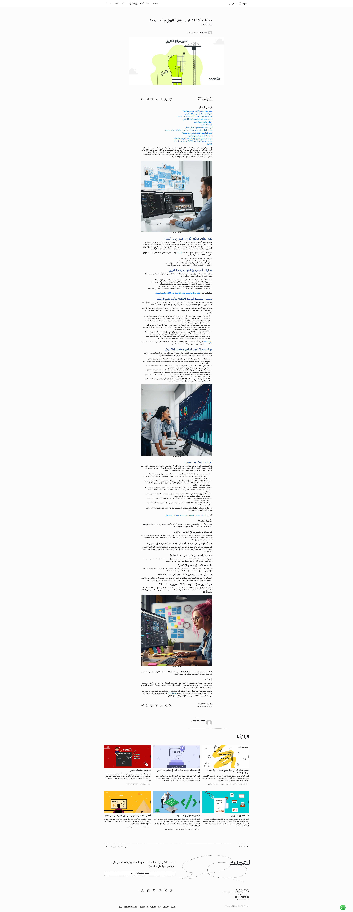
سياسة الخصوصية (155, 907)
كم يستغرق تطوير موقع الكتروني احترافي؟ (198, 127)
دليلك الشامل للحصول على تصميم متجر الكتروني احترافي (185, 515)
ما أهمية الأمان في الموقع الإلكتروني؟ (199, 135)
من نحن (155, 3)
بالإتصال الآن (172, 693)
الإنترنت (179, 252)
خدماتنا (148, 3)
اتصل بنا (117, 3)
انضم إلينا (166, 907)
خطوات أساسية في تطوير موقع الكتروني (198, 113)
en (106, 3)
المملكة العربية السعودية (130, 907)
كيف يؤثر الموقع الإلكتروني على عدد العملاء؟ (197, 133)
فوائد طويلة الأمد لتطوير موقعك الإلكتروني (197, 119)
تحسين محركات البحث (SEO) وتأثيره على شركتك (195, 116)
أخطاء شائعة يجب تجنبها (203, 122)
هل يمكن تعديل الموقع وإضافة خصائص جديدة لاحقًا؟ (192, 138)
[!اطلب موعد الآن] (139, 876)
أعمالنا (142, 3)
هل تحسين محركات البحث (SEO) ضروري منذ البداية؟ (193, 141)
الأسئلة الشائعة (206, 124)
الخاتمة (209, 144)
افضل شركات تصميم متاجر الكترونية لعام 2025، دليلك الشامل (177, 293)
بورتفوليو (124, 3)
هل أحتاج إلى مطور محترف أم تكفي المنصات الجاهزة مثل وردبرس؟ (188, 130)
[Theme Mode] (111, 3)
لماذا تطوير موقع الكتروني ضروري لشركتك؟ (197, 110)
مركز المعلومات (133, 3)
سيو (120, 907)
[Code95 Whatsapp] (343, 908)
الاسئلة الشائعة (144, 907)
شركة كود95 (208, 341)
